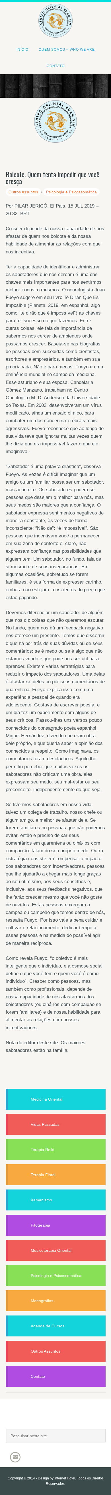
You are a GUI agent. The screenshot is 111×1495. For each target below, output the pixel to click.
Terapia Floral (43, 1174)
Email (15, 1457)
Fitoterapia (40, 1225)
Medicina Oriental (46, 1099)
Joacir (56, 1419)
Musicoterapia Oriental (51, 1250)
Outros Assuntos (23, 192)
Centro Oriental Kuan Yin (55, 13)
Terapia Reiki (42, 1149)
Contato (38, 1376)
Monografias (42, 1300)
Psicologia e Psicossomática (71, 192)
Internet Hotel (64, 1478)
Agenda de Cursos (47, 1326)
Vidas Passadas (45, 1124)
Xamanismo (41, 1200)
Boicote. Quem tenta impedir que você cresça (52, 177)
